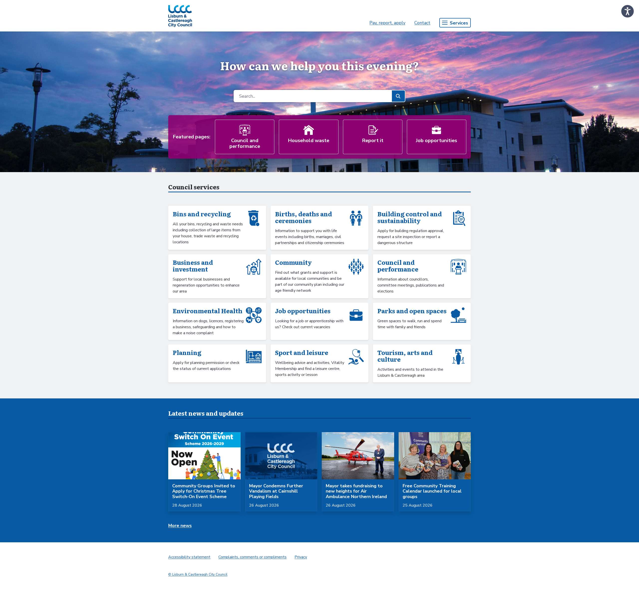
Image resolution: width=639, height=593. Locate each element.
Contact (422, 23)
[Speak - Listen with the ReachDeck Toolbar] (627, 11)
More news (180, 526)
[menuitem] (387, 22)
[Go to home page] (180, 15)
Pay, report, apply (387, 23)
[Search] (398, 96)
